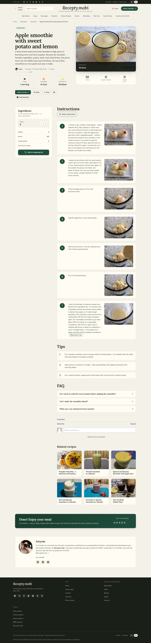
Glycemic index (18, 626)
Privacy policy (70, 600)
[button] (106, 49)
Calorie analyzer (18, 615)
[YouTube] (33, 2)
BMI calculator (18, 622)
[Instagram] (27, 2)
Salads (106, 597)
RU (132, 2)
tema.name (61, 635)
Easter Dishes (107, 16)
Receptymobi (22, 584)
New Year (96, 16)
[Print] (54, 92)
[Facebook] (42, 2)
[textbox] (99, 430)
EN (136, 2)
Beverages (44, 16)
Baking (106, 593)
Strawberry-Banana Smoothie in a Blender (94, 501)
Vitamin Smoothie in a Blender (93, 472)
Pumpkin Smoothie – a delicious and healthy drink (67, 473)
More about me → (42, 553)
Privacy (118, 635)
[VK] (43, 562)
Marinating (86, 16)
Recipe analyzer (18, 618)
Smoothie (21, 28)
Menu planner (17, 611)
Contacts (115, 2)
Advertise (108, 2)
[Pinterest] (30, 2)
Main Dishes (26, 16)
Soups (35, 16)
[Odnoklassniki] (39, 2)
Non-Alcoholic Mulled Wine (118, 501)
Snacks (77, 16)
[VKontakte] (36, 2)
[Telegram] (24, 2)
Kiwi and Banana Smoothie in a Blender (67, 501)
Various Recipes (66, 16)
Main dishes (108, 586)
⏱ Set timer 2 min (76, 335)
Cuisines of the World (122, 16)
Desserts (54, 16)
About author (123, 2)
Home (67, 586)
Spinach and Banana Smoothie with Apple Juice (123, 472)
